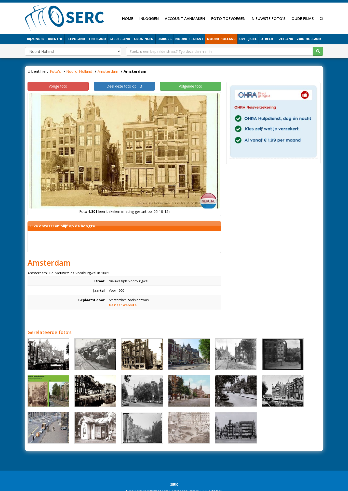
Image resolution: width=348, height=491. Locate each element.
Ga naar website (123, 305)
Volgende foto (190, 86)
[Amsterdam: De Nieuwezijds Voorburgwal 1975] (48, 428)
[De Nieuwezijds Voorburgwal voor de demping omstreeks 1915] (48, 354)
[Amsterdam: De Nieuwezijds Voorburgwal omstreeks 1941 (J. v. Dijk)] (236, 428)
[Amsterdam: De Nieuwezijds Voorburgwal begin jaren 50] (189, 428)
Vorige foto (58, 86)
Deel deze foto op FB (124, 86)
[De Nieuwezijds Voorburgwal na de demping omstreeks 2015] (189, 354)
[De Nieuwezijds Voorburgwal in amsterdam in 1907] (236, 354)
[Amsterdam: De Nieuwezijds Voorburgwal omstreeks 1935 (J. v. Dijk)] (142, 354)
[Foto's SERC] (64, 18)
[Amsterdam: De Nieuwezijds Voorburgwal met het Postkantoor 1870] (95, 391)
